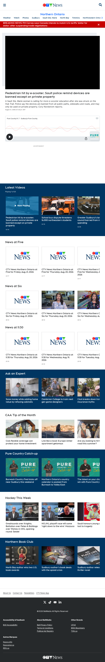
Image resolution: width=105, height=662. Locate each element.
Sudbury (36, 18)
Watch (16, 18)
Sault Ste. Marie (50, 18)
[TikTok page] (49, 602)
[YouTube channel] (55, 602)
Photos (26, 18)
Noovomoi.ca (8, 645)
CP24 (73, 625)
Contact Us (17, 593)
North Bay (64, 18)
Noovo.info (7, 642)
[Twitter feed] (44, 602)
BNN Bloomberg (78, 628)
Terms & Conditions (45, 628)
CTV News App (42, 593)
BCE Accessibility (10, 625)
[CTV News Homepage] (52, 5)
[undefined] (22, 213)
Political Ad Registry (45, 631)
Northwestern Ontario (93, 18)
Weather (7, 18)
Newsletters (29, 593)
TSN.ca (74, 631)
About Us (7, 593)
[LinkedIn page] (60, 602)
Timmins (76, 18)
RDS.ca (6, 648)
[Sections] (4, 5)
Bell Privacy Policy (44, 625)
